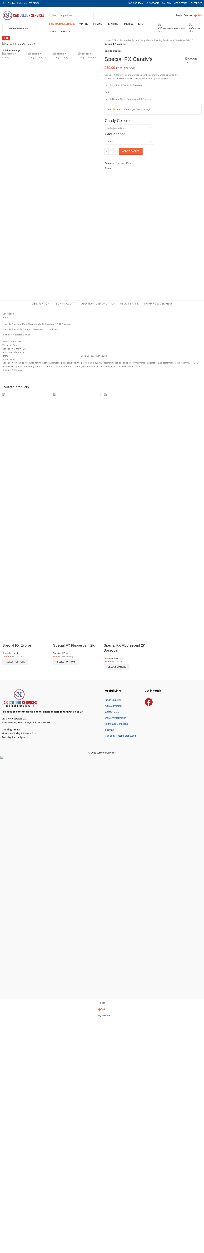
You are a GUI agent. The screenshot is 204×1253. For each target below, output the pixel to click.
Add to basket (130, 151)
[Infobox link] (102, 16)
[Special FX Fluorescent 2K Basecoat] (127, 514)
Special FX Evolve (16, 645)
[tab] (40, 303)
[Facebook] (149, 702)
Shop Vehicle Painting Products (156, 40)
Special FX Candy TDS (14, 348)
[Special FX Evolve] (26, 514)
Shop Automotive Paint (125, 40)
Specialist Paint (183, 40)
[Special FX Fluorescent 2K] (76, 514)
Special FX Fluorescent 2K (74, 645)
